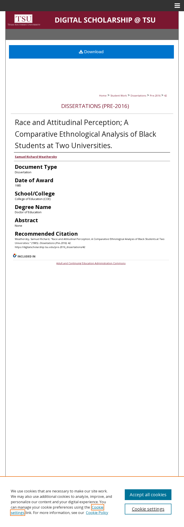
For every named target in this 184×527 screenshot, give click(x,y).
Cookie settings (148, 509)
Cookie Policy (97, 512)
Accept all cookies (148, 495)
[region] (92, 501)
